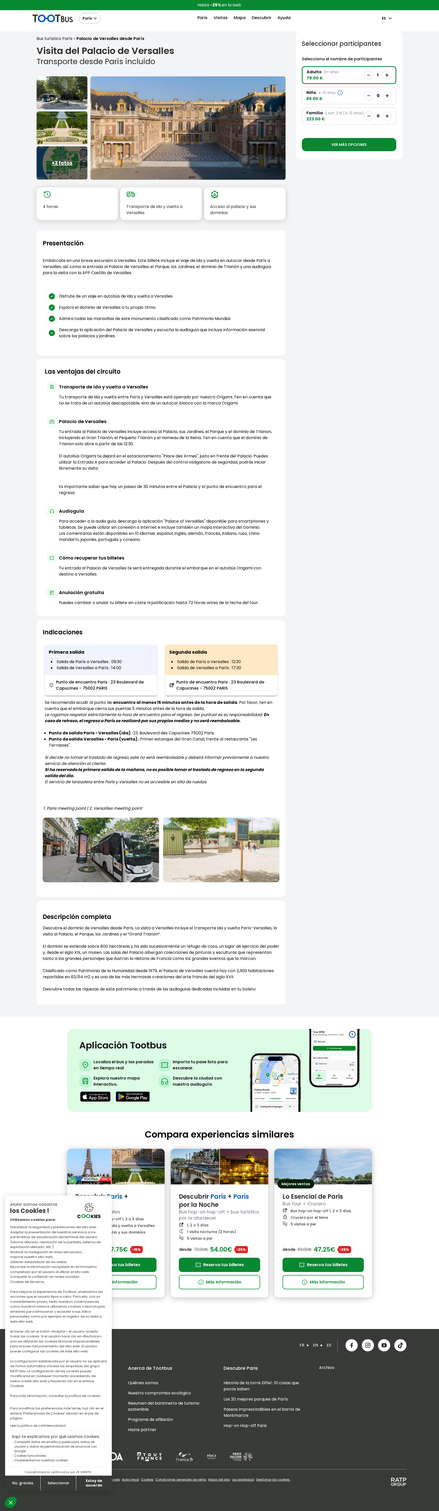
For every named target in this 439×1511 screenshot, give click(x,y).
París (87, 18)
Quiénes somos (143, 1383)
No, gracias (22, 1483)
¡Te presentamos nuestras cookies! (41, 1460)
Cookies (147, 1480)
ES (384, 18)
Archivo (326, 1367)
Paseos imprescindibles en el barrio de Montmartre (262, 1412)
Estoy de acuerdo (94, 1483)
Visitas (221, 18)
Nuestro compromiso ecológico (159, 1393)
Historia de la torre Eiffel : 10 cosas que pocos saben (261, 1386)
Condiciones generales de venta (180, 1480)
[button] (11, 1502)
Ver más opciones (349, 144)
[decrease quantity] (368, 75)
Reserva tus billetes (120, 1265)
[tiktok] (400, 1345)
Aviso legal (130, 1480)
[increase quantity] (386, 75)
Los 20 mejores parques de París (256, 1399)
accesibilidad (243, 1480)
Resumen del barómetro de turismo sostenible (163, 1406)
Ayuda (284, 18)
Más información (116, 1282)
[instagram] (368, 1345)
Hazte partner (142, 1430)
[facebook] (352, 1345)
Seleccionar (58, 1483)
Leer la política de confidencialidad (38, 1425)
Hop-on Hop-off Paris (245, 1426)
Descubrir (261, 18)
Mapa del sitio (219, 1480)
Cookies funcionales (30, 1455)
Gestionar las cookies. (273, 1480)
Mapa (240, 18)
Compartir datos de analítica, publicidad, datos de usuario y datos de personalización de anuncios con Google (55, 1446)
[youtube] (384, 1345)
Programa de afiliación (150, 1419)
